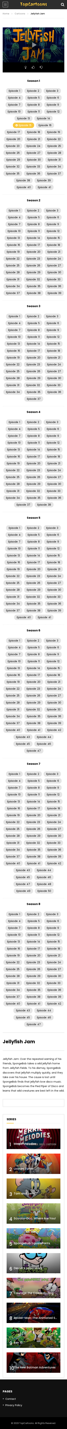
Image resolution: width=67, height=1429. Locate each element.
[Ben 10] (33, 1338)
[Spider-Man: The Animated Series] (33, 1313)
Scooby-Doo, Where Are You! (35, 1218)
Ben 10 (18, 1342)
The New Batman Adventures (35, 1367)
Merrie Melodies (25, 1144)
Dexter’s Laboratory (28, 1268)
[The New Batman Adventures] (33, 1362)
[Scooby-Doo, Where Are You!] (33, 1213)
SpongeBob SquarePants (32, 1243)
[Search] (62, 4)
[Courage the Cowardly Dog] (33, 1288)
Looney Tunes (24, 1169)
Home (6, 13)
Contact (10, 1399)
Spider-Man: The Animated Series (38, 1318)
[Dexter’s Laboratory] (33, 1263)
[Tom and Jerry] (33, 1188)
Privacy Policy (13, 1405)
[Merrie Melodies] (33, 1139)
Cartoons (20, 13)
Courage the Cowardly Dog (33, 1293)
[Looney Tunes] (33, 1164)
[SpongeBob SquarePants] (33, 1238)
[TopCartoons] (33, 4)
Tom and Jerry (24, 1193)
